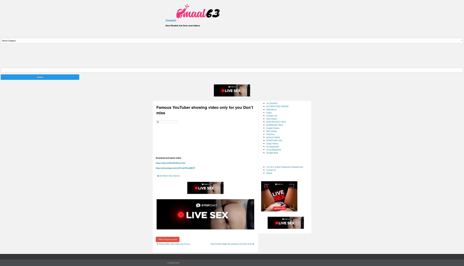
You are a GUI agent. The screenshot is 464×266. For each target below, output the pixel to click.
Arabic (269, 112)
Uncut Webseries (273, 149)
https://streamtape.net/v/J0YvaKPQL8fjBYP (175, 168)
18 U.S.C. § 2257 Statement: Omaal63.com (284, 167)
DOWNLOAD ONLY (274, 125)
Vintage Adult (272, 152)
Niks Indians (271, 131)
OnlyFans (270, 134)
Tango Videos (272, 143)
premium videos (273, 137)
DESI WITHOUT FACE (276, 121)
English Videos (272, 128)
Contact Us (271, 170)
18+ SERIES (271, 103)
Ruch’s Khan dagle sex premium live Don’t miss (231, 243)
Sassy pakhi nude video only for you (174, 243)
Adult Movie (271, 109)
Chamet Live (271, 115)
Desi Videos (271, 118)
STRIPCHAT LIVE (274, 140)
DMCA (269, 173)
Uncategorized (272, 146)
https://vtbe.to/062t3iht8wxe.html (170, 163)
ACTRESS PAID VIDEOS (170, 175)
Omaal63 (171, 20)
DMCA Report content (167, 239)
